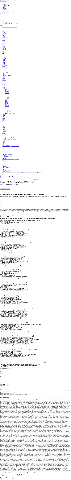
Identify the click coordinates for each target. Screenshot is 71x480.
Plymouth (4, 114)
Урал (3, 169)
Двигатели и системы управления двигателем (10, 146)
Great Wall (4, 56)
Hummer (3, 63)
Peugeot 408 (7, 105)
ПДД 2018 (4, 158)
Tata (3, 130)
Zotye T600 (4, 135)
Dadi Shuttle (4, 42)
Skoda (3, 125)
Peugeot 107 (7, 90)
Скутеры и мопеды (5, 162)
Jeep (3, 71)
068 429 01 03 (2, 1)
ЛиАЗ (3, 150)
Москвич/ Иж (4, 155)
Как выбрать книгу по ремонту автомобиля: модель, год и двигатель (12, 174)
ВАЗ (3, 143)
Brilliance (4, 33)
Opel (3, 86)
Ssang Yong (4, 126)
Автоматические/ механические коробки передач (11, 136)
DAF (3, 44)
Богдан (3, 142)
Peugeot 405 (7, 102)
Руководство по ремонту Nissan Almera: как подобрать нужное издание (13, 176)
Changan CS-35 (5, 37)
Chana (3, 36)
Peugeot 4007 (7, 100)
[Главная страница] (21, 13)
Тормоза (3, 165)
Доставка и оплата (5, 5)
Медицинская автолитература (7, 154)
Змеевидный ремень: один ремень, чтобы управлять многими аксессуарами (13, 177)
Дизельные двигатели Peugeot (10, 113)
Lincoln (3, 78)
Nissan (3, 85)
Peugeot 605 (7, 107)
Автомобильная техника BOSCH (8, 137)
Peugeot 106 (7, 89)
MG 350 (3, 82)
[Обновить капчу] (3, 389)
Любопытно (4, 152)
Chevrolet (4, 39)
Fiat (3, 51)
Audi (3, 29)
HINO (3, 60)
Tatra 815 (4, 131)
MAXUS (4, 80)
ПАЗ (3, 157)
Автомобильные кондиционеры (8, 138)
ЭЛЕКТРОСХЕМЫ (5, 171)
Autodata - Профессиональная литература (9, 27)
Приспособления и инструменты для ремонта (10, 159)
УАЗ (3, 168)
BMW (3, 32)
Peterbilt (3, 87)
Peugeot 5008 (7, 106)
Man (3, 79)
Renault (3, 118)
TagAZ (3, 129)
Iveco (3, 69)
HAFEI (3, 57)
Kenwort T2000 (5, 72)
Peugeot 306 (7, 96)
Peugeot (3, 88)
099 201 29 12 (13, 0)
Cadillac (3, 35)
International (4, 67)
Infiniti (3, 66)
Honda (3, 61)
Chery (3, 38)
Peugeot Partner (7, 112)
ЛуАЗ (3, 151)
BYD (3, 34)
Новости (4, 6)
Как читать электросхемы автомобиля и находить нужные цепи (11, 175)
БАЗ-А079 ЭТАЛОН (6, 140)
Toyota (3, 133)
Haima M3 (4, 58)
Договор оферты (5, 9)
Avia (3, 30)
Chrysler (3, 40)
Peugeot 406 (7, 103)
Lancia (3, 74)
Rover (3, 119)
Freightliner (4, 54)
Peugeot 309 (7, 99)
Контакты (4, 8)
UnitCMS (6, 477)
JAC (3, 70)
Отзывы (3, 191)
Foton (3, 53)
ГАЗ (3, 144)
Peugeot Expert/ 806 (8, 111)
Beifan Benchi (4, 31)
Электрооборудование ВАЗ (7, 170)
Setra (3, 123)
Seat (3, 122)
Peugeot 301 (7, 95)
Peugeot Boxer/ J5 (8, 110)
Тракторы (4, 166)
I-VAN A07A (4, 65)
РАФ (3, 160)
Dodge (3, 47)
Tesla (3, 132)
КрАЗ (3, 149)
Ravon (3, 117)
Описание (4, 190)
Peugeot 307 (7, 97)
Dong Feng (4, 48)
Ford (3, 52)
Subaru (3, 127)
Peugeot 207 (7, 93)
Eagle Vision (4, 49)
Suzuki (3, 128)
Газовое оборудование (6, 145)
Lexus (3, 76)
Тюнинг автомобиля (6, 167)
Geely (3, 55)
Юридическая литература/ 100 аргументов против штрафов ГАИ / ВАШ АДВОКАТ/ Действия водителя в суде (22, 172)
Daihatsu (3, 45)
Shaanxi (3, 124)
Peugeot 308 (7, 98)
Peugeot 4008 (7, 101)
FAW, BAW (4, 50)
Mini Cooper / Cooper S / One (7, 83)
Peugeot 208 (7, 94)
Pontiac (3, 115)
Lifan (3, 77)
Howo (3, 62)
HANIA (3, 59)
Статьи (3, 7)
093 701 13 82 (8, 0)
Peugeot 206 (7, 92)
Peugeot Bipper (7, 109)
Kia (3, 73)
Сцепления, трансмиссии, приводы (8, 164)
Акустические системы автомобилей (9, 139)
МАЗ (3, 153)
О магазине (4, 4)
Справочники (4, 163)
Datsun (3, 46)
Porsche (3, 116)
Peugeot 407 (7, 104)
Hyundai (3, 64)
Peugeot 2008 (7, 91)
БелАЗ (3, 141)
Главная (3, 3)
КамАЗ (3, 148)
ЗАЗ (3, 147)
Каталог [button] (1, 25)
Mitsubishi (4, 84)
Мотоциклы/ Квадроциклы (7, 156)
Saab (3, 120)
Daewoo (3, 43)
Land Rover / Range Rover (6, 75)
